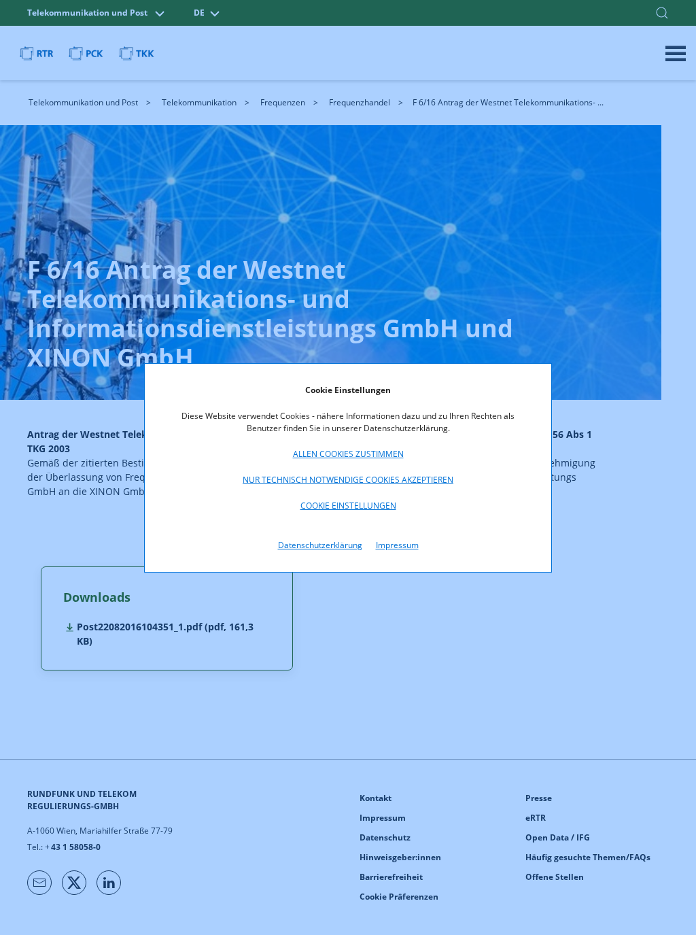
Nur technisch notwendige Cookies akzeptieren (348, 480)
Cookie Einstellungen (348, 505)
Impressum (397, 545)
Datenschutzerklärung (320, 545)
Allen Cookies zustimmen (348, 454)
